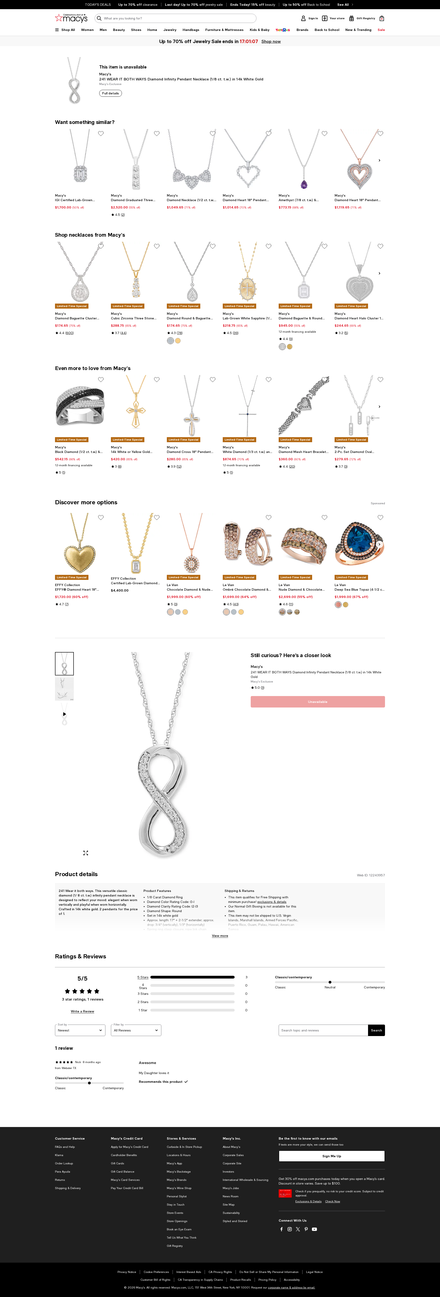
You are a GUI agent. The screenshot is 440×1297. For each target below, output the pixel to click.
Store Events (175, 1213)
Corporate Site (232, 1163)
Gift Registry (175, 1246)
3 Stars (143, 993)
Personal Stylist (177, 1196)
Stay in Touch (175, 1204)
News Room (231, 1196)
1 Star (143, 1010)
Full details (110, 93)
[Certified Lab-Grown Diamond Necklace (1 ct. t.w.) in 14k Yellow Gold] (136, 543)
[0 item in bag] (382, 18)
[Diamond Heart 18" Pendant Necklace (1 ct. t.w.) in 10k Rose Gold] (360, 159)
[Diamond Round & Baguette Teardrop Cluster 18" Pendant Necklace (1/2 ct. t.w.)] (192, 272)
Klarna (59, 1155)
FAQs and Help (65, 1147)
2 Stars (143, 1002)
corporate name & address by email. (291, 1287)
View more (220, 936)
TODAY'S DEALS (98, 4)
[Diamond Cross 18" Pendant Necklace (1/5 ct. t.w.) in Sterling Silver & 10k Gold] (192, 405)
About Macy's (231, 1147)
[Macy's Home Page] (71, 18)
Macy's (105, 74)
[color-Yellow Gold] (289, 346)
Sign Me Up (331, 1156)
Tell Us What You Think (181, 1237)
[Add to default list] (101, 133)
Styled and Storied (235, 1221)
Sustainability (231, 1213)
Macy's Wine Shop (179, 1188)
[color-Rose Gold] (170, 612)
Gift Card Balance (122, 1171)
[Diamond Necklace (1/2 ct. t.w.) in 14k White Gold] (192, 159)
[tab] (64, 663)
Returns (60, 1180)
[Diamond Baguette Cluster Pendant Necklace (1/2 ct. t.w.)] (80, 272)
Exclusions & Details (308, 1201)
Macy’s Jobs (231, 1188)
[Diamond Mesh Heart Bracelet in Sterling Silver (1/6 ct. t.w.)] (304, 405)
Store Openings (177, 1221)
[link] (80, 201)
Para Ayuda (62, 1171)
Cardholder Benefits (124, 1155)
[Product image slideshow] (162, 755)
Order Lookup (64, 1163)
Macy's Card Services (125, 1180)
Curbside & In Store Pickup (184, 1147)
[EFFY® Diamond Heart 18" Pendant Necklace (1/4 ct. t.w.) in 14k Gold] (80, 543)
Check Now (332, 1201)
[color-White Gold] (282, 346)
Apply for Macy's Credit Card (129, 1147)
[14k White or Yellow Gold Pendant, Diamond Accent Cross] (136, 405)
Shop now (271, 41)
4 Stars (143, 985)
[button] (150, 755)
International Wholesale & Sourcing (245, 1180)
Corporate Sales (233, 1155)
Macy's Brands (176, 1180)
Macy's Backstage (179, 1171)
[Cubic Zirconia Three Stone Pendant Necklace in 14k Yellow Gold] (136, 272)
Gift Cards (117, 1163)
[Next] (379, 160)
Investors (228, 1171)
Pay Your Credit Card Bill (127, 1188)
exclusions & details (271, 902)
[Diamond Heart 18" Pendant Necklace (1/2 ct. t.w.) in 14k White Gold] (248, 159)
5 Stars (143, 977)
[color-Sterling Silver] (170, 340)
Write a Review (82, 1011)
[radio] (170, 340)
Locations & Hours (178, 1155)
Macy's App (174, 1163)
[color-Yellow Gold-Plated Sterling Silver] (178, 340)
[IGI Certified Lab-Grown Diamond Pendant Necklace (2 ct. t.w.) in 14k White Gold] (80, 159)
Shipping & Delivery (68, 1188)
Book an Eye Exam (179, 1229)
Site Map (228, 1204)
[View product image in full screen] (85, 853)
